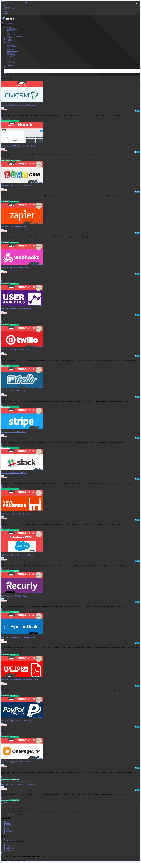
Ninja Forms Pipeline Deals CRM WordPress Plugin (18, 637)
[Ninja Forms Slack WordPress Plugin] (22, 469)
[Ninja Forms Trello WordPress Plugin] (22, 387)
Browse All (8, 27)
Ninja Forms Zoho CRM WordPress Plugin (15, 185)
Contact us (10, 65)
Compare (9, 40)
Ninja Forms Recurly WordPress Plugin (14, 596)
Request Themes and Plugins (14, 36)
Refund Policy (11, 54)
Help (6, 59)
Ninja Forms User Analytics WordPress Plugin (16, 308)
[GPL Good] (12, 20)
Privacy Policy (11, 52)
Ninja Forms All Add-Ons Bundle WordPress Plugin (18, 146)
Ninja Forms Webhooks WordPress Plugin (15, 267)
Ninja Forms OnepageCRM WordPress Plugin (16, 762)
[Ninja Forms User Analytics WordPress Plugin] (22, 305)
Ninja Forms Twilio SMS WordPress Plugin (15, 350)
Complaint (10, 57)
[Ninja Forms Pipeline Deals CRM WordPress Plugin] (22, 634)
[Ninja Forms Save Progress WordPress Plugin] (22, 510)
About (7, 42)
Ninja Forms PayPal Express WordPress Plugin (16, 721)
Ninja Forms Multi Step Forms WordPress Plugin (17, 784)
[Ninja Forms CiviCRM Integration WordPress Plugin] (22, 101)
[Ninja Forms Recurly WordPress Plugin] (22, 593)
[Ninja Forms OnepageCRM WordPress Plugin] (22, 758)
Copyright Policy (11, 55)
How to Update (11, 62)
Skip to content (4, 1)
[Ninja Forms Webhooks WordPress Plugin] (22, 264)
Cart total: (7, 23)
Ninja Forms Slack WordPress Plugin (13, 473)
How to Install (11, 61)
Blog (5, 5)
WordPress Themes (9, 8)
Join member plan (20, 3)
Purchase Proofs (11, 45)
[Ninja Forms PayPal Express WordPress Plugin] (22, 717)
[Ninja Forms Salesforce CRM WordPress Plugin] (22, 551)
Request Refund (11, 58)
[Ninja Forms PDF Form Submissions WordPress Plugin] (22, 676)
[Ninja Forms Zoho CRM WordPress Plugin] (22, 182)
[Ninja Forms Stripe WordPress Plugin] (22, 428)
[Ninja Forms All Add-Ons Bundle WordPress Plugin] (22, 142)
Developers (8, 39)
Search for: (7, 68)
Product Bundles (11, 34)
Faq (8, 64)
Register (6, 13)
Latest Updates (9, 37)
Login (5, 11)
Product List (10, 49)
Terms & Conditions (12, 51)
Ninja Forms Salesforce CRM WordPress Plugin (17, 555)
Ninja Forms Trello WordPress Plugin (13, 391)
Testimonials (7, 7)
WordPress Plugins (9, 10)
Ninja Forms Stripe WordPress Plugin (13, 432)
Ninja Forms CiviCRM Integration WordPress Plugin (18, 105)
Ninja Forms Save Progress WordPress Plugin (16, 514)
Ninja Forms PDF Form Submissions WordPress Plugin (19, 679)
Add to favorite (6, 119)
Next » (5, 802)
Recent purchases (11, 46)
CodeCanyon (10, 32)
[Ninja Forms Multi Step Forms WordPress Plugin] (18, 781)
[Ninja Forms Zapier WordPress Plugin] (22, 223)
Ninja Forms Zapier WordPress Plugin (14, 226)
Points (8, 48)
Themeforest (10, 33)
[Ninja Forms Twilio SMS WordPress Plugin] (22, 346)
